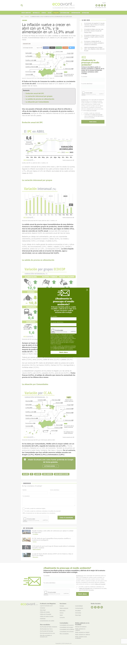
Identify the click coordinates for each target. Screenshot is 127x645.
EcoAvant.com (54, 334)
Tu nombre (54, 316)
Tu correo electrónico (57, 322)
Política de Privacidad (56, 344)
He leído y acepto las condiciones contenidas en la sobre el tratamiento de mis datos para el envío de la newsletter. (63, 347)
